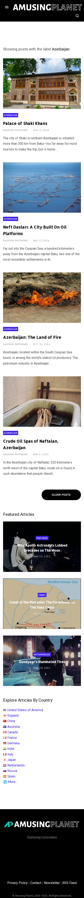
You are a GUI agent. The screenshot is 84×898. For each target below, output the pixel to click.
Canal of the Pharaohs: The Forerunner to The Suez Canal (42, 604)
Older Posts (61, 494)
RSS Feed (69, 883)
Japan (11, 760)
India (10, 749)
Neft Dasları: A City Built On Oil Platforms (34, 230)
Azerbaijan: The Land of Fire (32, 337)
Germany (13, 743)
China (11, 721)
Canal (42, 595)
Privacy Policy (17, 883)
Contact (35, 883)
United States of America (25, 710)
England (13, 715)
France (12, 738)
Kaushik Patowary (16, 130)
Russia (12, 771)
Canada (12, 732)
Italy (10, 754)
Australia (13, 727)
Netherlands (16, 765)
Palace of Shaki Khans (25, 123)
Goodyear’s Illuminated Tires (42, 662)
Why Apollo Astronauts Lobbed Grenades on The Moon (42, 547)
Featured (42, 538)
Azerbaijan (10, 115)
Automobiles (42, 654)
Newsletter (52, 883)
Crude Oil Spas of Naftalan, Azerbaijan (30, 444)
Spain (11, 776)
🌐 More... (10, 782)
